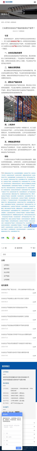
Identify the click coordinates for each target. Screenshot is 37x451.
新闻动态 (13, 22)
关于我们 (7, 22)
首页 (2, 22)
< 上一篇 (4, 248)
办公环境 (6, 272)
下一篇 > (33, 248)
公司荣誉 (6, 279)
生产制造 (6, 276)
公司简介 (6, 265)
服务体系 (6, 268)
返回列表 (19, 248)
